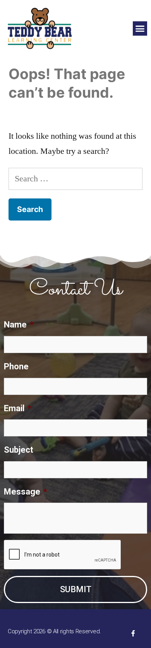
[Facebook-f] (133, 633)
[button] (140, 28)
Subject (18, 450)
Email (17, 408)
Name (19, 324)
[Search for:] (75, 178)
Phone (16, 366)
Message (25, 491)
